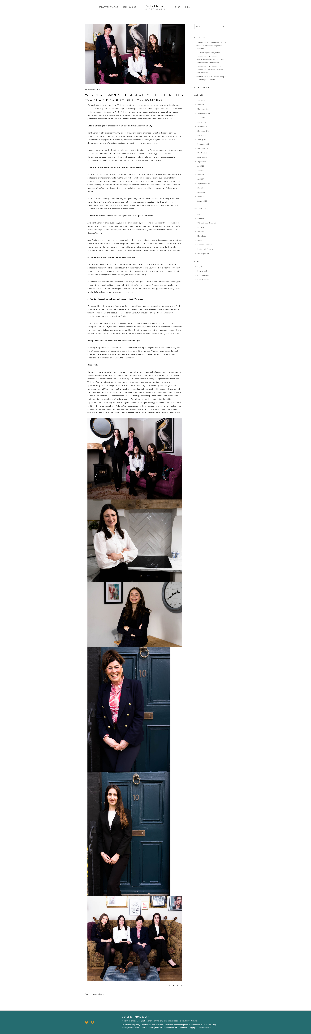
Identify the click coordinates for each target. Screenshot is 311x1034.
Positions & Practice (205, 249)
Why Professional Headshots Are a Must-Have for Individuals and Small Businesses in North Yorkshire (210, 60)
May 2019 (200, 188)
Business (200, 219)
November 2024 (203, 109)
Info (187, 7)
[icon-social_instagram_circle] (87, 1022)
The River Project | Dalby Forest (208, 53)
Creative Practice (108, 7)
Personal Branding (204, 245)
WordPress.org (203, 280)
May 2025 (201, 105)
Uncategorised (203, 254)
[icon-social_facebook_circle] (92, 1022)
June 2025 (201, 100)
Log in (199, 267)
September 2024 (203, 113)
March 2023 (201, 122)
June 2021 (200, 170)
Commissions (129, 7)
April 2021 (201, 179)
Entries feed (202, 271)
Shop (177, 7)
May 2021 (200, 175)
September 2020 (203, 184)
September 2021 (203, 157)
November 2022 (203, 131)
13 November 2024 (92, 89)
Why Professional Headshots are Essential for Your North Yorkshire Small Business (209, 70)
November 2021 (203, 148)
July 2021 (200, 166)
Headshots (201, 236)
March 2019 (201, 197)
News (199, 240)
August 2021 (201, 162)
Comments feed (203, 275)
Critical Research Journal (206, 223)
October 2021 (202, 153)
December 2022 (203, 127)
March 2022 (201, 135)
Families (200, 232)
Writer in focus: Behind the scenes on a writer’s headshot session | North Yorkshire (211, 46)
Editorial (200, 227)
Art (198, 214)
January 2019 (202, 201)
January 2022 (202, 140)
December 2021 (203, 144)
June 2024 (201, 118)
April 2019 (201, 192)
